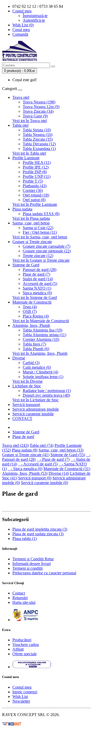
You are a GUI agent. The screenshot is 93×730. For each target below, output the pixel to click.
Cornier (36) (33, 190)
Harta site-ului (23, 602)
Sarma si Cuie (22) (38, 227)
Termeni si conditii (27, 568)
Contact (18, 593)
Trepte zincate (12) (38, 255)
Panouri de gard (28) (39, 269)
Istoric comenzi (24, 692)
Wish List (20, 696)
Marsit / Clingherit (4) (40, 372)
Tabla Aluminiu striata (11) (44, 335)
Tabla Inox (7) (34, 344)
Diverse (18, 358)
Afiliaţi (18, 649)
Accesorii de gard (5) (40, 283)
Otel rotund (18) (36, 195)
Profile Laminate (26, 158)
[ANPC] (25, 620)
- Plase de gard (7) (53, 459)
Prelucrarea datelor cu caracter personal (44, 573)
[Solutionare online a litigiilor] (31, 667)
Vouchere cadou (25, 644)
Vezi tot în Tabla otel (29, 153)
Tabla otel (20, 125)
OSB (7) (30, 311)
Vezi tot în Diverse (27, 381)
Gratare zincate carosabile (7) (46, 246)
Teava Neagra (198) (39, 102)
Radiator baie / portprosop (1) (47, 390)
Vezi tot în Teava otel (29, 120)
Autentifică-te (34, 20)
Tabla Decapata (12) (39, 144)
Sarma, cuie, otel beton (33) (60, 450)
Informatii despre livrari (31, 563)
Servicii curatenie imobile (33, 414)
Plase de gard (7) (36, 274)
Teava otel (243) (15, 445)
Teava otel (20, 97)
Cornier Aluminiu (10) (41, 339)
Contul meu (22, 687)
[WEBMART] (12, 723)
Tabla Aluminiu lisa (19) (42, 330)
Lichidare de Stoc (26, 386)
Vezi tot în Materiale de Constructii (40, 321)
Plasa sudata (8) (24, 450)
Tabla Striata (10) (37, 130)
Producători (21, 640)
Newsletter (21, 701)
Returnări (20, 598)
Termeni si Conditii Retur (33, 559)
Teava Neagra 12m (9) (41, 106)
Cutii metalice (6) (37, 367)
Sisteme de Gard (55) (67, 455)
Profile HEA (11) (37, 162)
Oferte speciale (24, 654)
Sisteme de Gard (25, 265)
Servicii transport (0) (34, 478)
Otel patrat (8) (34, 200)
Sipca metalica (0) (37, 293)
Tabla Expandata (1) (39, 148)
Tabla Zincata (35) (38, 139)
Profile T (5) (33, 181)
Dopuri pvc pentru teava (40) (46, 395)
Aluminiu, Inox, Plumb (31, 325)
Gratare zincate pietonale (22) (47, 251)
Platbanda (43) (35, 186)
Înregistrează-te (35, 15)
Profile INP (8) (35, 172)
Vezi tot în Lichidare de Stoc (35, 400)
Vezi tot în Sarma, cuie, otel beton (39, 237)
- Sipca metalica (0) (25, 468)
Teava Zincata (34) (38, 111)
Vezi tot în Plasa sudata (31, 218)
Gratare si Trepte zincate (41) (25, 455)
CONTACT (22, 418)
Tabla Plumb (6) (36, 349)
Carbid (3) (31, 362)
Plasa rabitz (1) (24, 538)
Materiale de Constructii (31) (66, 468)
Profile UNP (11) (36, 176)
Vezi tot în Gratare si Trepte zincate (40, 260)
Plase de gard (23, 436)
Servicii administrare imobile (35, 409)
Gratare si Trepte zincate (32, 241)
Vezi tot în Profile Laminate (34, 204)
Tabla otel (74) (41, 445)
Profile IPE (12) (36, 167)
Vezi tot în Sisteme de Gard (34, 297)
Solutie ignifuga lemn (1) (43, 376)
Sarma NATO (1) (37, 288)
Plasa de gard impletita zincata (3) (39, 529)
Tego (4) (30, 307)
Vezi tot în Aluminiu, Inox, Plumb (39, 353)
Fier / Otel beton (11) (40, 232)
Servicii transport (26, 404)
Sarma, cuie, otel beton (31, 223)
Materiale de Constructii (31, 302)
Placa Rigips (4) (36, 316)
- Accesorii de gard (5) (38, 464)
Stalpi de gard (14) (38, 279)
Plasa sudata (22, 209)
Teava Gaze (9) (35, 116)
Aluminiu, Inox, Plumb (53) (25, 473)
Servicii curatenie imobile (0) (44, 482)
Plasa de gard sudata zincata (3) (38, 534)
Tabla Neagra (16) (37, 134)
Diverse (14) (59, 473)
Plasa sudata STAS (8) (41, 214)
